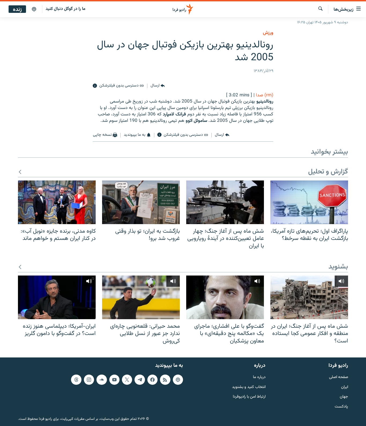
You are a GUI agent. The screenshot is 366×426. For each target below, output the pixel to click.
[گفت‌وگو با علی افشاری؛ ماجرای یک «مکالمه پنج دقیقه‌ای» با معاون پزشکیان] (225, 297)
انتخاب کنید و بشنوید (249, 387)
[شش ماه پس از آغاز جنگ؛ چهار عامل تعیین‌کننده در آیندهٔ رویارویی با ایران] (225, 202)
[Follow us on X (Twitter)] (127, 380)
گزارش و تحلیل (328, 172)
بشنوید (338, 267)
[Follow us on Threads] (76, 380)
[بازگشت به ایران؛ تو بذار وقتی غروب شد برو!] (141, 202)
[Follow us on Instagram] (89, 380)
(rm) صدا (264, 95)
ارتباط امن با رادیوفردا (249, 397)
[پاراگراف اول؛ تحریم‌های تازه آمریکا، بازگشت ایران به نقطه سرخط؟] (309, 202)
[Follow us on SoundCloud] (101, 380)
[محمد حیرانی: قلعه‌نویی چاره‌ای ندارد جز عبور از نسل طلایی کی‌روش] (141, 297)
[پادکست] (34, 9)
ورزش (268, 32)
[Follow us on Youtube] (114, 380)
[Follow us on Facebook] (152, 380)
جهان (344, 397)
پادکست (341, 407)
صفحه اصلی (338, 377)
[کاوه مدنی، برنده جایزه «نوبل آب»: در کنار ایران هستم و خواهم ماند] (57, 202)
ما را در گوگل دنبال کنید (65, 9)
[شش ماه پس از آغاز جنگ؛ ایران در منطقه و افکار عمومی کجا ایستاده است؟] (309, 297)
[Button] (158, 86)
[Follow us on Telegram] (140, 380)
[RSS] (165, 380)
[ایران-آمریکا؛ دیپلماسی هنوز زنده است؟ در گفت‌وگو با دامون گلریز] (57, 297)
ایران (344, 387)
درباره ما (259, 377)
